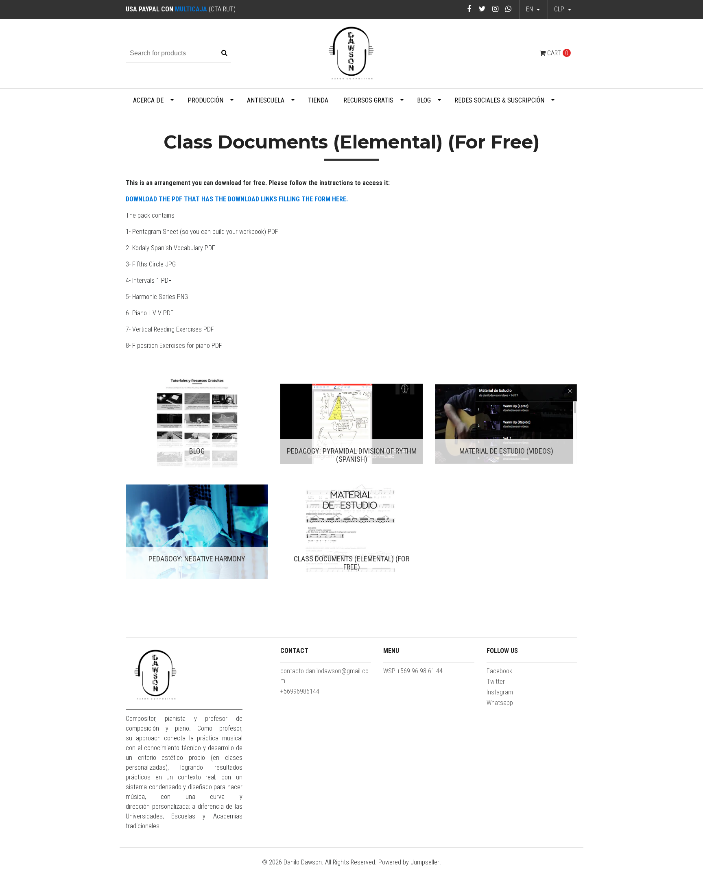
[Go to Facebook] (469, 8)
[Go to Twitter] (482, 8)
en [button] (530, 9)
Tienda (318, 100)
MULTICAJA (191, 9)
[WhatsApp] (508, 8)
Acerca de (148, 100)
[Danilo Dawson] (351, 53)
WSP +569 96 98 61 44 (413, 671)
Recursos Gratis (368, 100)
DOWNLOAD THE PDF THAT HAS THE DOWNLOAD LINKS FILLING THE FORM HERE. (237, 199)
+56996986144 (299, 691)
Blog (424, 100)
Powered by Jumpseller (408, 862)
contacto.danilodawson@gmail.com (324, 676)
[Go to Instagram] (495, 8)
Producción (205, 100)
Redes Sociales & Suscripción (499, 100)
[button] (562, 9)
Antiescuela (265, 100)
